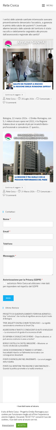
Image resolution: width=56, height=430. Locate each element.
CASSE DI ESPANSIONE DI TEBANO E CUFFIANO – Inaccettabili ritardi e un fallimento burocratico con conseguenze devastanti (23, 352)
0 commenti (11, 102)
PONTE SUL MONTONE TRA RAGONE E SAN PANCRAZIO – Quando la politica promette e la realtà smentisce (26, 367)
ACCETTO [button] (22, 425)
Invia (8, 298)
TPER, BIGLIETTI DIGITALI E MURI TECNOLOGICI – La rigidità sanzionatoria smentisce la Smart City (26, 324)
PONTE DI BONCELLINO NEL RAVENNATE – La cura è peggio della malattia (27, 360)
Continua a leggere (15, 94)
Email (6, 231)
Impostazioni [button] (8, 425)
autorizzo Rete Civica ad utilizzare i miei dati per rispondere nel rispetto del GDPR (26, 285)
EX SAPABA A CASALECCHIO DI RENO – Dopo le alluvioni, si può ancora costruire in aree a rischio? (27, 337)
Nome (7, 219)
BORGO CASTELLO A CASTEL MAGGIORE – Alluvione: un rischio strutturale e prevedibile (25, 344)
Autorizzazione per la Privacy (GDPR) (23, 279)
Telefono (7, 243)
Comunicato (45, 98)
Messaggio (9, 255)
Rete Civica (11, 5)
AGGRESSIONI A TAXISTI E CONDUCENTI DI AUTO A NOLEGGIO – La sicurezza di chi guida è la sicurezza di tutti (28, 331)
